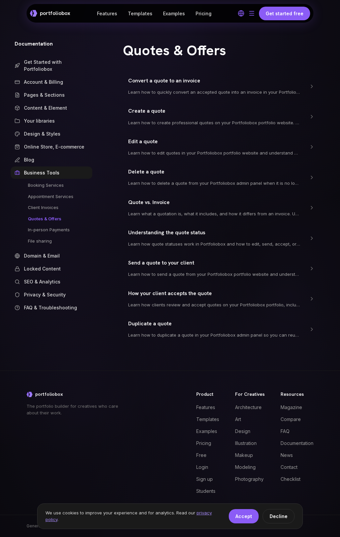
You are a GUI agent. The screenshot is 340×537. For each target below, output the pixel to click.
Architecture (248, 407)
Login (202, 467)
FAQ (285, 431)
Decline (279, 516)
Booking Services (46, 185)
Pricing (204, 13)
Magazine (291, 407)
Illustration (246, 443)
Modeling (245, 467)
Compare (291, 419)
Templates (140, 13)
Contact (289, 467)
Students (205, 491)
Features (107, 13)
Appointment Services (50, 196)
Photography (249, 479)
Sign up (204, 479)
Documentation (34, 43)
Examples (174, 13)
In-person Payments (49, 229)
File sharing (40, 241)
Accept (243, 516)
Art (238, 419)
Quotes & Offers (44, 218)
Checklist (290, 479)
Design (242, 431)
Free (201, 455)
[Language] (241, 13)
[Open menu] (251, 13)
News (287, 455)
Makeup (244, 455)
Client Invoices (43, 207)
